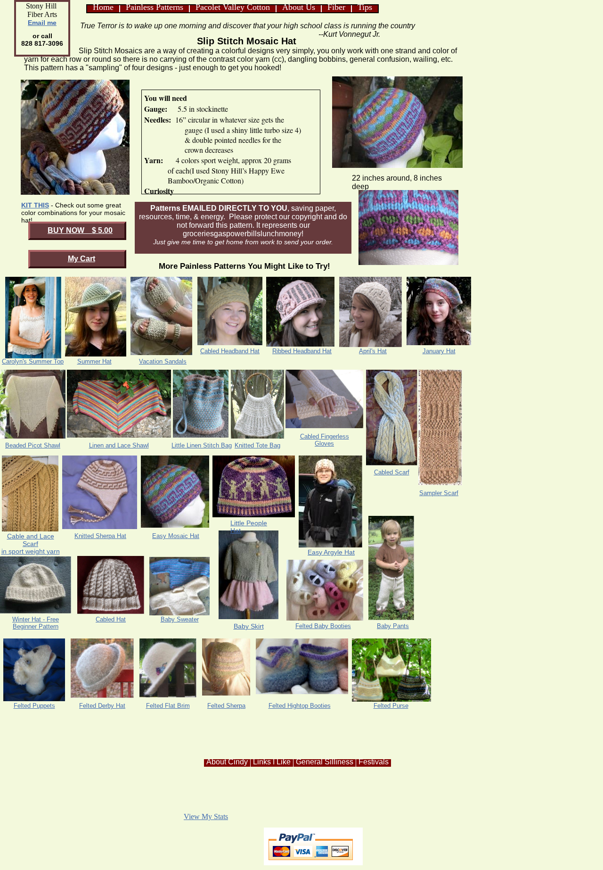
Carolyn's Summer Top (33, 361)
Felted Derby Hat (102, 705)
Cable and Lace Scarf (30, 539)
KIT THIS (35, 205)
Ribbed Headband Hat (302, 351)
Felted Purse (391, 705)
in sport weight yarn (30, 551)
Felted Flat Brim (168, 705)
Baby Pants (393, 626)
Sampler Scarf (438, 493)
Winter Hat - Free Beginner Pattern (35, 623)
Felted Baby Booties (323, 626)
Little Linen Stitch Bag (201, 445)
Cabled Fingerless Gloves (324, 440)
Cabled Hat (111, 619)
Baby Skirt (249, 626)
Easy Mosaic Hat (175, 535)
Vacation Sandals (163, 361)
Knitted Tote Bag (257, 445)
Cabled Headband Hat (230, 351)
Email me (42, 22)
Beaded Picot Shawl (32, 445)
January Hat (439, 351)
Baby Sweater (180, 619)
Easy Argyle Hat (331, 552)
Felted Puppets (34, 705)
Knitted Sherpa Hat (100, 535)
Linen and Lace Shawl (119, 445)
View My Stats (206, 816)
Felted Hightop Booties (300, 705)
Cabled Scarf (391, 472)
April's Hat (373, 351)
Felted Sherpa (226, 705)
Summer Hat (94, 361)
